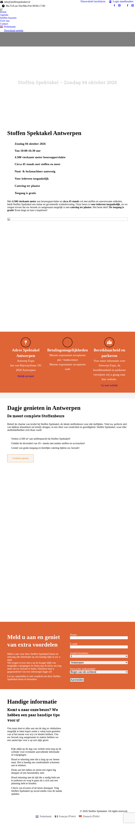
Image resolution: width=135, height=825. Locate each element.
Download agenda (13, 30)
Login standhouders (123, 1)
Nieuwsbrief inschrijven (93, 1)
